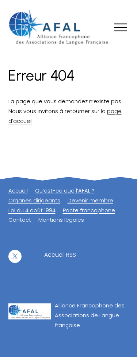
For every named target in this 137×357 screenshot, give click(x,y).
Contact (19, 220)
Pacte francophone (89, 210)
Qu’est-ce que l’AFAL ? (65, 190)
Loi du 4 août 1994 (32, 210)
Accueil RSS (60, 255)
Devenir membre (90, 200)
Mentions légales (61, 220)
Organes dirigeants (34, 200)
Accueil (18, 190)
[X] (15, 256)
